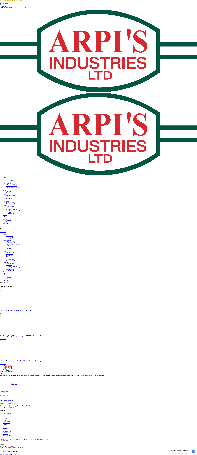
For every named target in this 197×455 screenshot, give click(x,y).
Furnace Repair (10, 180)
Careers (5, 219)
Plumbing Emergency (11, 209)
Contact (5, 215)
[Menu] (0, 9)
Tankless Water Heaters (12, 204)
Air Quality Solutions (11, 195)
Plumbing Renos (10, 212)
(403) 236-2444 (6, 395)
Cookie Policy (16, 454)
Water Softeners (10, 213)
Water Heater (6, 201)
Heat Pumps (6, 199)
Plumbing (5, 205)
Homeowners (6, 423)
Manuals (5, 425)
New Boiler (9, 191)
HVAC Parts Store (7, 436)
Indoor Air (5, 194)
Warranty (5, 434)
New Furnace (9, 179)
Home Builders (6, 222)
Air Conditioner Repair (11, 186)
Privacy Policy (8, 454)
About (4, 216)
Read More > (3, 314)
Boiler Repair (9, 193)
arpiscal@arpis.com (8, 400)
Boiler (4, 190)
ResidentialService (2, 2)
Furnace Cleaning (10, 181)
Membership (6, 428)
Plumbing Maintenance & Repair (14, 210)
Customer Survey (7, 220)
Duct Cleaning (9, 197)
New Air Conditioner (11, 184)
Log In (1, 7)
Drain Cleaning (10, 206)
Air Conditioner (7, 183)
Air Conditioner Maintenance (13, 187)
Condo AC (8, 188)
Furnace (5, 177)
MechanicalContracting (5, 5)
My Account (6, 223)
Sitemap (2, 454)
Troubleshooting (7, 431)
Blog (4, 217)
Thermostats (9, 198)
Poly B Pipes (9, 208)
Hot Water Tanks (10, 202)
